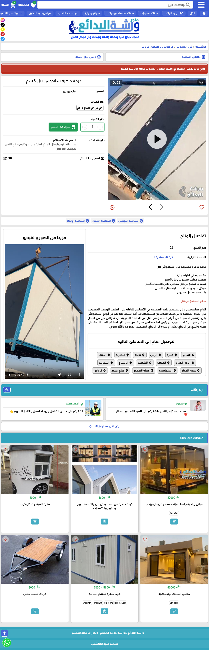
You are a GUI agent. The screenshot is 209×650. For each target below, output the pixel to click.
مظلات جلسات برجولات (120, 13)
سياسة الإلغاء (78, 221)
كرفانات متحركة (163, 257)
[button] (27, 4)
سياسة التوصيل (130, 221)
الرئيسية (200, 46)
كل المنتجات (184, 46)
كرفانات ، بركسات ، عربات (157, 46)
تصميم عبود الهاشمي (104, 643)
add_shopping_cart (174, 522)
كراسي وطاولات (174, 13)
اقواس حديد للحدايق (40, 13)
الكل (192, 13)
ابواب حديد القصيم (68, 13)
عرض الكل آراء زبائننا (104, 426)
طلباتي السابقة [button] (193, 57)
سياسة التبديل (104, 221)
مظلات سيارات (149, 13)
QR (7, 158)
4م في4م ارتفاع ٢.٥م (90, 107)
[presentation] (161, 207)
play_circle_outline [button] (112, 207)
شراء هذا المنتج (63, 127)
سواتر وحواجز (92, 13)
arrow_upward (4, 633)
